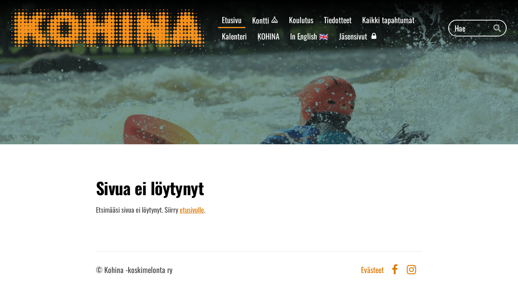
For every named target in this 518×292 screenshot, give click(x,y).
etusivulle (192, 210)
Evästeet (372, 269)
